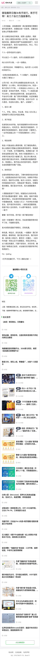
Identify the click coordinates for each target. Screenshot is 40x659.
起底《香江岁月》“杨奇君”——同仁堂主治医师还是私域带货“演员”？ (27, 417)
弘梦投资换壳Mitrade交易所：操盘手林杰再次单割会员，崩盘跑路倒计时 (20, 629)
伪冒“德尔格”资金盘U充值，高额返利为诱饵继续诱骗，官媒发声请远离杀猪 (27, 590)
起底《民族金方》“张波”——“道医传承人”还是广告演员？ (27, 430)
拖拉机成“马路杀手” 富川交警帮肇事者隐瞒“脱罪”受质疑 (27, 615)
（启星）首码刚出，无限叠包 (13, 322)
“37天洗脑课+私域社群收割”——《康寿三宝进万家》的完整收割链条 (26, 404)
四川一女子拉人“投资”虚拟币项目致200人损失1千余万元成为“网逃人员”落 (27, 391)
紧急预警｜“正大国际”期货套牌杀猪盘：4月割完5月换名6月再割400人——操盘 (27, 444)
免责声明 (26, 652)
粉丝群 (11, 652)
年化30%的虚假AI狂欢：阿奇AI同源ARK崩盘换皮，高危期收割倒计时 (26, 603)
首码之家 (7, 7)
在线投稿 (18, 652)
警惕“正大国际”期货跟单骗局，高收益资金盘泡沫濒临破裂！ (26, 457)
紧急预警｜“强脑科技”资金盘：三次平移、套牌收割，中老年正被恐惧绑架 (20, 549)
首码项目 (13, 7)
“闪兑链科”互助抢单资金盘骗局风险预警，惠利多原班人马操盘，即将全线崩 (27, 484)
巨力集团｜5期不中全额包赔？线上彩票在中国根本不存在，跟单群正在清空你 (19, 535)
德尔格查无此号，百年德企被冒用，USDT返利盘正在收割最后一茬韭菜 (19, 575)
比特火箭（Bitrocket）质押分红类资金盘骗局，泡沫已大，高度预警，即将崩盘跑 (18, 496)
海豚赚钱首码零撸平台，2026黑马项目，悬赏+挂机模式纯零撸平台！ (19, 349)
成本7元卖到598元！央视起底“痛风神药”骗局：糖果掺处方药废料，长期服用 (27, 377)
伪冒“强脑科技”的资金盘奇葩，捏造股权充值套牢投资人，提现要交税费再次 (26, 563)
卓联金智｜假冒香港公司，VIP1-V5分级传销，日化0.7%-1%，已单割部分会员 (19, 509)
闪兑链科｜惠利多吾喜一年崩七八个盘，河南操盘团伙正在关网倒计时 (26, 470)
